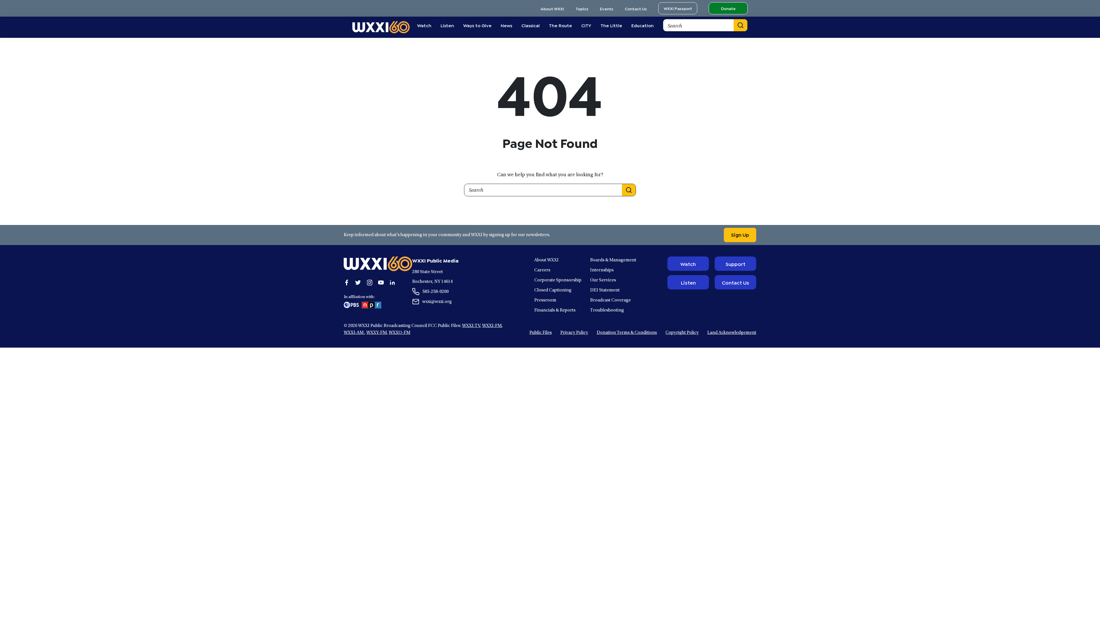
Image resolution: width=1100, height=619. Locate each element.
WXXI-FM (492, 326)
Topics (581, 8)
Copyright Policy (682, 332)
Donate (728, 8)
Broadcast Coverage (610, 300)
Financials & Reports (554, 310)
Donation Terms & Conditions (627, 332)
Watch (688, 263)
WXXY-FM (376, 332)
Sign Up (740, 234)
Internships (602, 270)
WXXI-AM (354, 332)
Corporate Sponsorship (558, 280)
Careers (542, 270)
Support (735, 263)
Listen (688, 282)
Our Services (603, 280)
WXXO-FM (399, 332)
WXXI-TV (471, 326)
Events (606, 8)
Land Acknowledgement (731, 332)
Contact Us (636, 8)
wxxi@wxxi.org (437, 301)
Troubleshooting (607, 310)
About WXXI (552, 8)
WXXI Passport (678, 8)
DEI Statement (605, 290)
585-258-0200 (435, 291)
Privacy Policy (574, 332)
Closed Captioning (552, 290)
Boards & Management (613, 260)
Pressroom (545, 300)
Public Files (540, 332)
